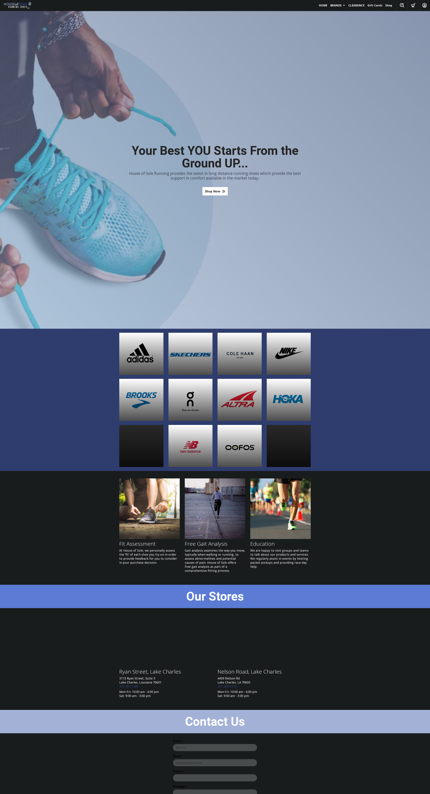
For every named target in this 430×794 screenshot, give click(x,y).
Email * (178, 756)
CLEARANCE (356, 5)
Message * (180, 786)
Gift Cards (375, 5)
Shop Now (212, 191)
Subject (178, 771)
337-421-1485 (128, 686)
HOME (323, 5)
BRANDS (336, 5)
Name (177, 741)
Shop (388, 5)
